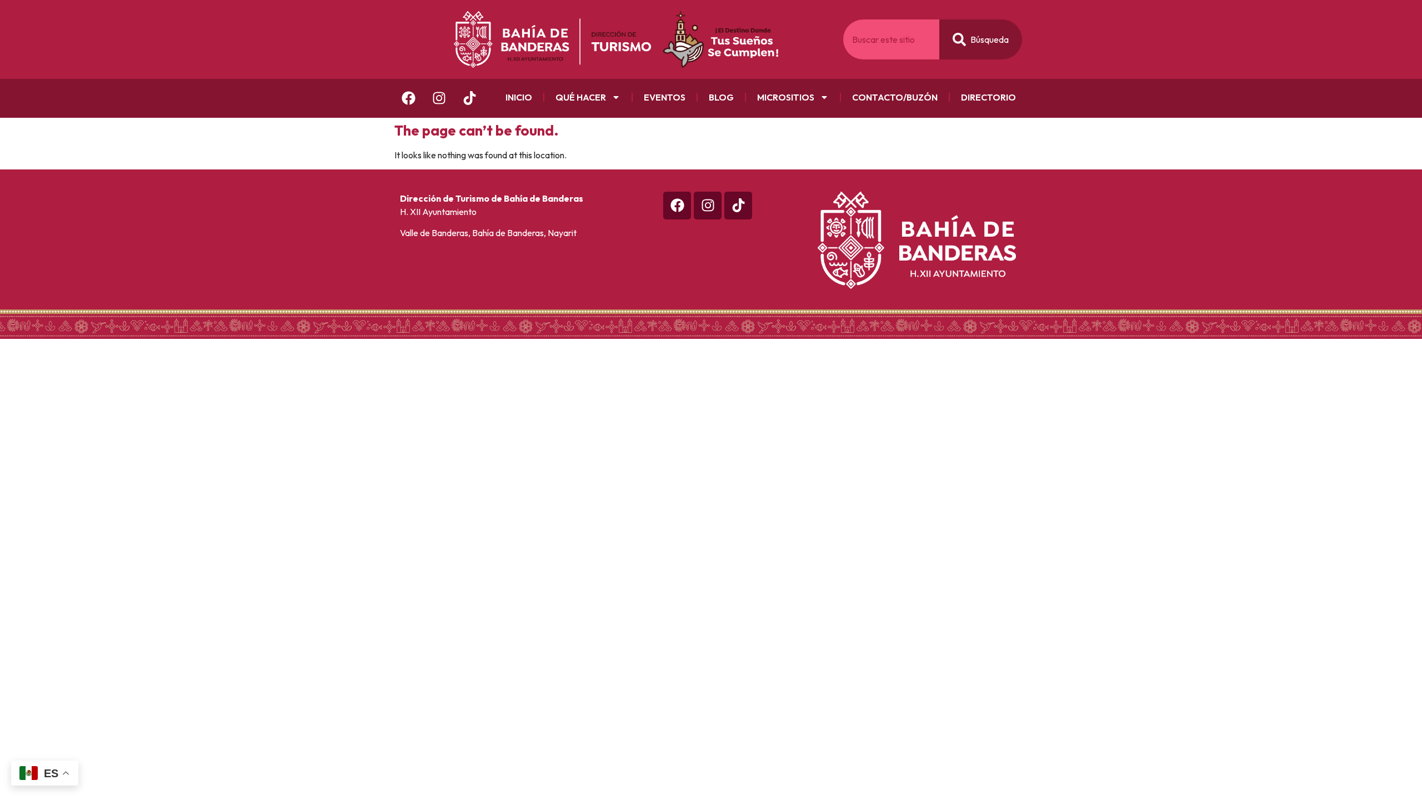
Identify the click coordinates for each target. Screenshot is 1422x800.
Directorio (988, 97)
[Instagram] (439, 98)
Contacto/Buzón (895, 97)
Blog (721, 97)
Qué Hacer (580, 97)
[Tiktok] (738, 205)
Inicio (518, 97)
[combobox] (891, 39)
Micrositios (785, 97)
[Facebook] (408, 98)
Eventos (664, 97)
